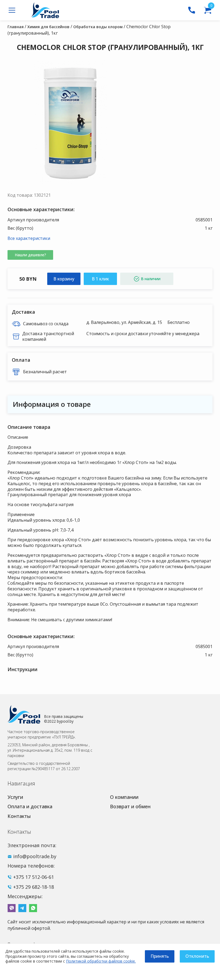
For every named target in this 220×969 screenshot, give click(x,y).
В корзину (63, 279)
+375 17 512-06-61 (33, 877)
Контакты (19, 816)
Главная (16, 26)
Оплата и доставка (30, 806)
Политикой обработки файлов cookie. (101, 961)
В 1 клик (100, 279)
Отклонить (197, 956)
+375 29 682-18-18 (33, 887)
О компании (124, 797)
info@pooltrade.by (34, 856)
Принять (160, 956)
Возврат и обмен (130, 806)
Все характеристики (29, 238)
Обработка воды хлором (98, 26)
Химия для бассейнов (48, 26)
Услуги (15, 797)
